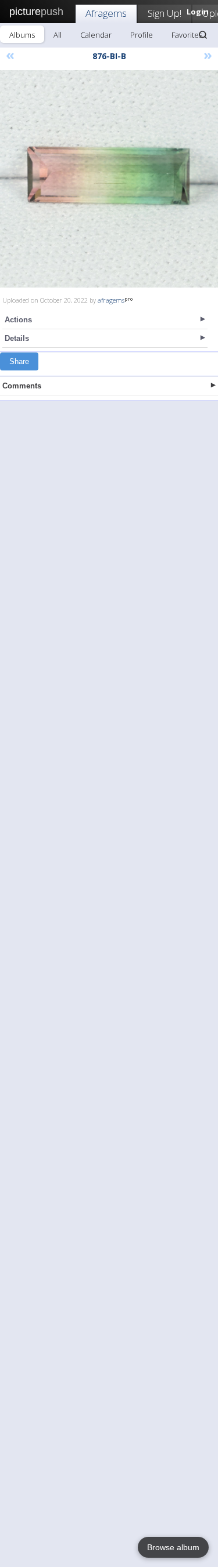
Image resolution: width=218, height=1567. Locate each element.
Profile (141, 35)
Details (17, 338)
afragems (111, 300)
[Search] (203, 35)
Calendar (96, 35)
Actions (18, 319)
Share (19, 361)
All (57, 35)
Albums (22, 35)
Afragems (106, 13)
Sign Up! (164, 13)
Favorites (186, 35)
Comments (21, 385)
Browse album (173, 1547)
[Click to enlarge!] (109, 179)
